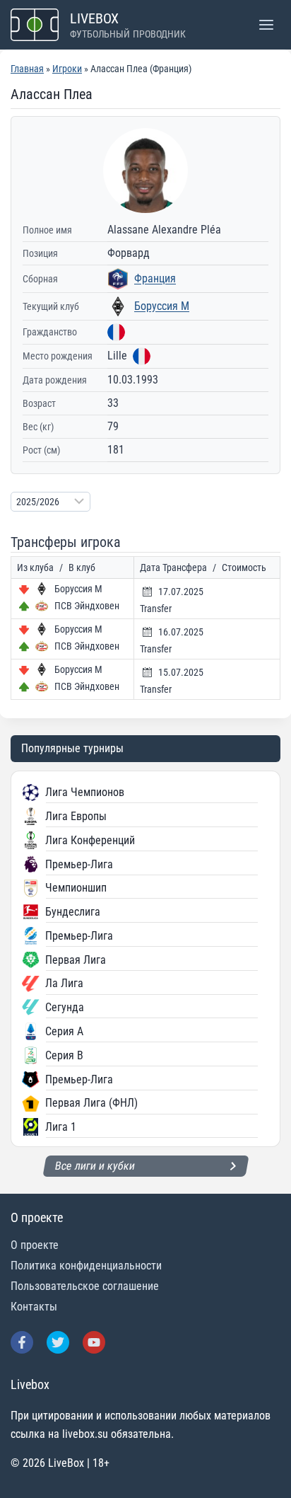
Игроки (67, 68)
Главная (27, 68)
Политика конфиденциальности (86, 1265)
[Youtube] (94, 1342)
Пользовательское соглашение (85, 1286)
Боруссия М (161, 306)
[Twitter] (58, 1342)
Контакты (34, 1306)
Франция (155, 278)
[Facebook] (22, 1342)
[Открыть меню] (265, 24)
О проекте (35, 1245)
